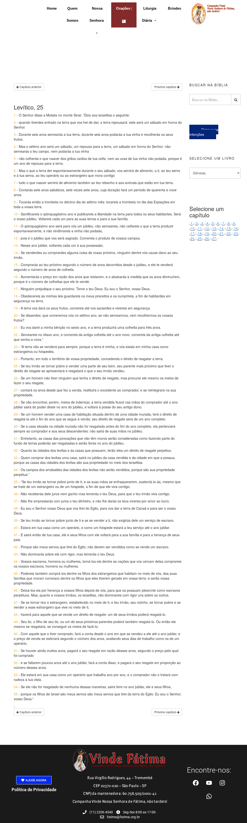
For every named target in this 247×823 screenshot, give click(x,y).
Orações (123, 8)
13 (214, 228)
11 (200, 228)
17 (192, 233)
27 (214, 238)
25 (200, 238)
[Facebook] (196, 783)
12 (207, 228)
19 (207, 233)
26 (207, 238)
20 (214, 233)
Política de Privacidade (34, 789)
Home (52, 8)
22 (229, 233)
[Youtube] (209, 783)
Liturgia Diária (149, 14)
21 (221, 233)
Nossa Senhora (96, 14)
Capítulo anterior (30, 87)
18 (200, 233)
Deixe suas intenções (203, 132)
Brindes (174, 8)
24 (192, 238)
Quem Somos (72, 14)
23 (236, 233)
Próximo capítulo (165, 87)
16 (236, 228)
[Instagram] (222, 783)
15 (229, 228)
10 (192, 228)
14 (221, 228)
